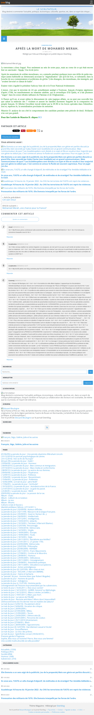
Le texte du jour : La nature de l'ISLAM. (17, 597)
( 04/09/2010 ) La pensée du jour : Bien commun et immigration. (28, 465)
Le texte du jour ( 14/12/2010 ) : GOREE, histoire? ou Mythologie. (28, 590)
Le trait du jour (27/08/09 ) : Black (15, 622)
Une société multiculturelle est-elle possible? (20, 641)
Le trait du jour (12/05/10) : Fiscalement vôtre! (20, 604)
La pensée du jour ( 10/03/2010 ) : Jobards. (19, 521)
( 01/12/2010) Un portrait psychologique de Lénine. (23, 456)
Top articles (51, 710)
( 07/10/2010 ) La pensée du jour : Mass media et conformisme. (28, 468)
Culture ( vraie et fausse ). (12, 505)
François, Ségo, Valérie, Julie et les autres (19, 444)
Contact (60, 710)
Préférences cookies (58, 712)
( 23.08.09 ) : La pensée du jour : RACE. (17, 491)
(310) (8, 658)
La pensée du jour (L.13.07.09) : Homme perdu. (21, 583)
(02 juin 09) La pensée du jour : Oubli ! (17, 461)
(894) (6, 654)
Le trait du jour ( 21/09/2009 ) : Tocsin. (17, 613)
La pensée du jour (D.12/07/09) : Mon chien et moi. (22, 569)
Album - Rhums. (8, 502)
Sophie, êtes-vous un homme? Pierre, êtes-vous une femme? (27, 638)
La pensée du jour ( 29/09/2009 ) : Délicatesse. (20, 558)
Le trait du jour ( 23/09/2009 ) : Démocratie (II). (21, 615)
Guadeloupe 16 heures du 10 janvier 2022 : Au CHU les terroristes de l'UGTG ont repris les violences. (46, 689)
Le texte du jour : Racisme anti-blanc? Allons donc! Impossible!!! (28, 599)
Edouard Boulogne (23, 417)
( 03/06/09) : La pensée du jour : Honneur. (19, 463)
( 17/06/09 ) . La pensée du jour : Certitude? (19, 484)
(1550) (8, 649)
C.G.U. (81, 710)
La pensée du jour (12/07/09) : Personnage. (19, 525)
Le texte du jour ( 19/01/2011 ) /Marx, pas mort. (21, 594)
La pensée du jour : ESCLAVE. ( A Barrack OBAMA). (22, 571)
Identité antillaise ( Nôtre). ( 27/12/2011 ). (18, 507)
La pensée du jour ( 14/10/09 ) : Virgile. (17, 530)
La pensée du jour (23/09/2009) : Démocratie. (20, 544)
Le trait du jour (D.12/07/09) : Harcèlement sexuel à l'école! (26, 627)
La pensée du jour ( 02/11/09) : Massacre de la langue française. (28, 511)
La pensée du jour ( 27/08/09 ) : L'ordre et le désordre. (24, 553)
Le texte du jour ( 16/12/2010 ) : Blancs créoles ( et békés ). (26, 592)
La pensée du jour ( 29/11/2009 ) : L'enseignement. (22, 560)
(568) (7, 656)
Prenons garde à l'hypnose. (13, 636)
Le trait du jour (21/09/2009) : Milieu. (16, 611)
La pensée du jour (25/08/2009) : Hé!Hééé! (19, 548)
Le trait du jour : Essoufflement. (14, 629)
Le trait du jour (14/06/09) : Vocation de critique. (21, 606)
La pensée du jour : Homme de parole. (17, 578)
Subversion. (47, 45)
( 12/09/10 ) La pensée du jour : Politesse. (18, 475)
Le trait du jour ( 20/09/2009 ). (14, 608)
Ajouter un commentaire (20, 219)
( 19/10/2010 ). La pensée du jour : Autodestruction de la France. (28, 486)
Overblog (61, 706)
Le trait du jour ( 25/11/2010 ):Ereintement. (19, 620)
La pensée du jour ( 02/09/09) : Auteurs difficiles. (22, 509)
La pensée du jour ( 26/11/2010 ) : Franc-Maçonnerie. (23, 551)
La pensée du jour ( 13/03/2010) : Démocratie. (20, 528)
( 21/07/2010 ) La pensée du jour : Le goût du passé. (23, 488)
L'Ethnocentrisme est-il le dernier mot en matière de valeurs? (27, 601)
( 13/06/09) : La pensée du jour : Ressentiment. (21, 477)
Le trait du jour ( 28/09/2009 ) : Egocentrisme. (20, 624)
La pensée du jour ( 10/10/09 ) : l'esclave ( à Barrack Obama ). (27, 523)
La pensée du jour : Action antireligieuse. (18, 567)
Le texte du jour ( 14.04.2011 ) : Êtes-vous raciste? (22, 588)
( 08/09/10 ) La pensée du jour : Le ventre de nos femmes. (25, 470)
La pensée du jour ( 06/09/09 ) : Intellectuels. (20, 516)
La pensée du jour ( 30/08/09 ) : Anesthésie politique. (23, 562)
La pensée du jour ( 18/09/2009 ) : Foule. (18, 535)
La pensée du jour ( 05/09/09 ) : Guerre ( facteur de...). (24, 514)
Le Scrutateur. (47, 9)
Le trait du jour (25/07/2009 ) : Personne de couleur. (23, 618)
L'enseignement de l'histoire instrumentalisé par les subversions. (29, 585)
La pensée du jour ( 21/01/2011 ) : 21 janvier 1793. (22, 541)
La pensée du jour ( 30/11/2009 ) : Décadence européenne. (26, 565)
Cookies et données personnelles (39, 712)
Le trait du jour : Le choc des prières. (17, 631)
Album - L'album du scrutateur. (14, 498)
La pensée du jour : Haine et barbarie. (17, 574)
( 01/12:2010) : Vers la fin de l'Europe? (17, 458)
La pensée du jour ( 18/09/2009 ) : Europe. (19, 532)
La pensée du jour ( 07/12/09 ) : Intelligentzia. (20, 518)
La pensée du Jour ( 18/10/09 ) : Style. (17, 537)
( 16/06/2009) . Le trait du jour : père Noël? (19, 482)
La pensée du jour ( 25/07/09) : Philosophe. (19, 546)
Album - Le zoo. (7, 500)
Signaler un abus (70, 710)
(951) (7, 652)
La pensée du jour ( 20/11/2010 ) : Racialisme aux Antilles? (25, 539)
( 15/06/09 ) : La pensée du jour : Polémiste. (19, 479)
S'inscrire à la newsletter (10, 137)
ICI (39, 117)
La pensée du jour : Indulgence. (14, 581)
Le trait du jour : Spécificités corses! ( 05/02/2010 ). (22, 634)
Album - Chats (7, 495)
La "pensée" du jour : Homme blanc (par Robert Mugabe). (25, 576)
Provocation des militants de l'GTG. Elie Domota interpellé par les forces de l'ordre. (38, 698)
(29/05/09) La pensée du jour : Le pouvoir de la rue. (23, 493)
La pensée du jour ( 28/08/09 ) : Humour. (18, 555)
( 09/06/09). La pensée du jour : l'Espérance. (20, 472)
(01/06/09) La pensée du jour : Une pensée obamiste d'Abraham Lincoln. (32, 454)
